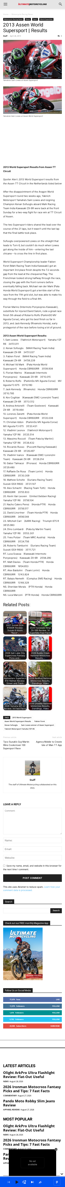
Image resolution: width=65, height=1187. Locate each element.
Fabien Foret (39, 721)
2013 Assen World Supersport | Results (25, 27)
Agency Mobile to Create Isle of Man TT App (49, 743)
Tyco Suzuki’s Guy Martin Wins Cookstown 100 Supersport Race (16, 745)
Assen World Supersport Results (18, 721)
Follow (56, 1006)
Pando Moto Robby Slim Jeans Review (29, 1102)
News (28, 19)
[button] (5, 4)
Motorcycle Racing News (22, 14)
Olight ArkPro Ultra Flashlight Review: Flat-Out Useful (29, 1074)
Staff (5, 36)
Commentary (10, 1095)
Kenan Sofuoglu (11, 725)
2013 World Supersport (21, 717)
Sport (35, 19)
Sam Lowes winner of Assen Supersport (37, 725)
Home (6, 14)
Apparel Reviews (11, 1109)
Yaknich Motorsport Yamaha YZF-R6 (20, 729)
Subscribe (55, 1026)
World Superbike (46, 19)
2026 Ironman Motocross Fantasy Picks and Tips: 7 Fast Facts (32, 1088)
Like (58, 999)
